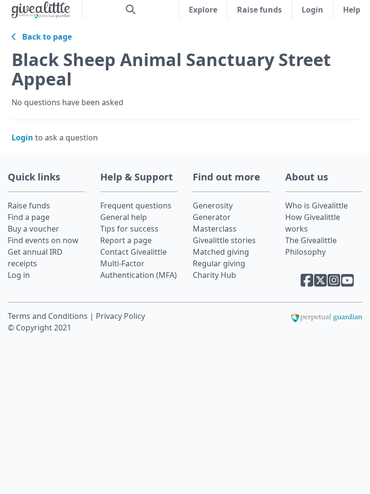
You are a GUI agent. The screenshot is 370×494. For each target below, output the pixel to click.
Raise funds (259, 9)
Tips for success (129, 228)
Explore (203, 9)
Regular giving (219, 263)
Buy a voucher (33, 228)
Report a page (126, 240)
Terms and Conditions (49, 316)
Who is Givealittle (316, 205)
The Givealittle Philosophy (311, 246)
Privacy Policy (120, 316)
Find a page (29, 217)
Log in (19, 275)
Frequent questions (136, 205)
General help (123, 217)
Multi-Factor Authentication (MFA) (138, 269)
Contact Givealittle (133, 252)
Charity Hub (214, 275)
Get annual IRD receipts (35, 258)
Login (312, 9)
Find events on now (43, 240)
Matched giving (221, 252)
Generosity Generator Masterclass (215, 217)
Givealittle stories (224, 240)
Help (351, 9)
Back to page (44, 36)
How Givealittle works (312, 223)
